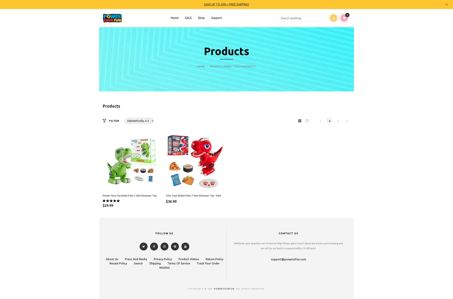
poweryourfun (224, 289)
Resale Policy (118, 263)
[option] (226, 4)
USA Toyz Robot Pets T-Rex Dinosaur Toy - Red (193, 195)
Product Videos (189, 259)
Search (138, 263)
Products (216, 66)
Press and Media (136, 259)
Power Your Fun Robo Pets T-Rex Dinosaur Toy (130, 195)
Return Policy (214, 259)
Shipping (155, 263)
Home (175, 17)
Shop (201, 17)
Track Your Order (208, 263)
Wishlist (164, 267)
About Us (112, 259)
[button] (111, 200)
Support (216, 17)
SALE (188, 17)
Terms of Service (178, 263)
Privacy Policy (163, 259)
